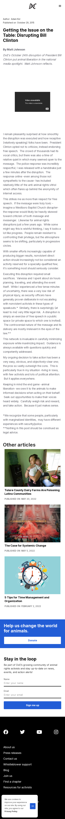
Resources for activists (17, 787)
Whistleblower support (17, 764)
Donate (32, 640)
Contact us (10, 758)
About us (9, 747)
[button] (60, 6)
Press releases (12, 752)
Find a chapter (12, 781)
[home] (32, 6)
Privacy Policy (11, 811)
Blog (6, 770)
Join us (7, 775)
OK (32, 806)
